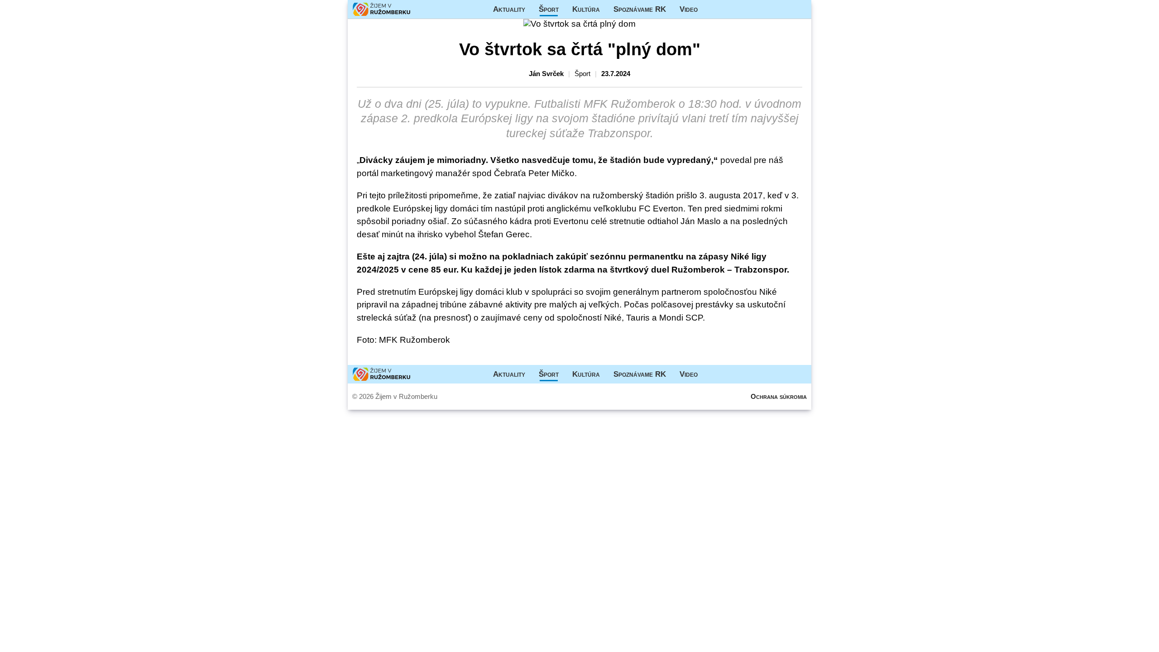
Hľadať (800, 9)
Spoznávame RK (639, 9)
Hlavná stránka (382, 9)
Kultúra (586, 9)
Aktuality (509, 9)
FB (711, 9)
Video (689, 9)
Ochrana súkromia (779, 396)
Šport (549, 9)
